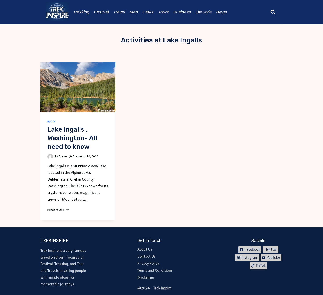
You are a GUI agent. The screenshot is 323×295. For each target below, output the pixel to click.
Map (134, 12)
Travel (119, 12)
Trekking (81, 12)
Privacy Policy (148, 263)
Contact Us (146, 256)
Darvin (63, 156)
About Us (144, 249)
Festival (101, 12)
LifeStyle (204, 12)
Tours (163, 12)
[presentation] (77, 87)
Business (182, 12)
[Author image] (50, 156)
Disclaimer (145, 277)
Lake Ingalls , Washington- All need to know (72, 138)
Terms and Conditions (154, 270)
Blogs (221, 12)
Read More (58, 209)
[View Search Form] (273, 12)
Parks (148, 12)
